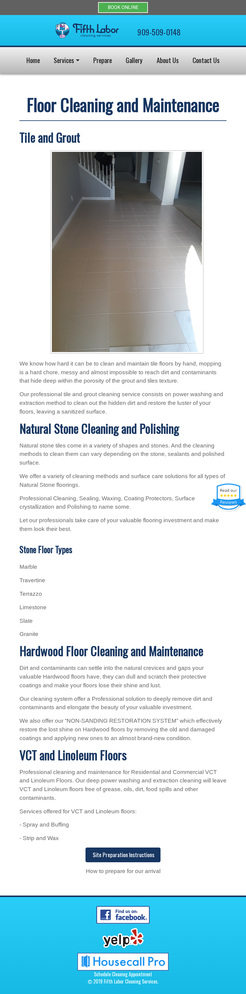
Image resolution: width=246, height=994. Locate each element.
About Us (168, 60)
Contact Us (206, 60)
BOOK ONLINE (123, 7)
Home (33, 60)
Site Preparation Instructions (123, 854)
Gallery (134, 60)
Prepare (102, 60)
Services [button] (64, 60)
